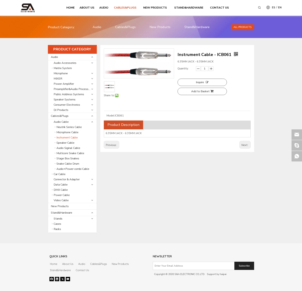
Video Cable (61, 200)
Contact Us (82, 270)
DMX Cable (61, 190)
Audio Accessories (65, 63)
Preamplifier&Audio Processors (73, 89)
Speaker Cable (65, 143)
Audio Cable (61, 122)
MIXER (58, 79)
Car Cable (60, 174)
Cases (57, 224)
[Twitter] (62, 279)
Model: (110, 115)
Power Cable (62, 195)
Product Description (123, 124)
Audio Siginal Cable (68, 148)
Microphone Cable (67, 132)
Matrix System (63, 68)
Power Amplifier (64, 84)
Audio (97, 27)
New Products (160, 27)
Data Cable (61, 185)
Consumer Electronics (67, 105)
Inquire (200, 82)
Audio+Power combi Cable (72, 169)
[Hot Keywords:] (259, 8)
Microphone (61, 73)
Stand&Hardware (197, 27)
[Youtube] (68, 279)
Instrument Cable (67, 137)
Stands (58, 219)
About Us (67, 264)
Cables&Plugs (125, 27)
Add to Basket (200, 91)
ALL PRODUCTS (242, 27)
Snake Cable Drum (67, 164)
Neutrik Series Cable (69, 127)
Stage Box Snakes (67, 158)
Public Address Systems (69, 94)
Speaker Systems (65, 99)
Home (53, 264)
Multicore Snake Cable (70, 153)
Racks (57, 229)
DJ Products (61, 110)
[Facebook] (51, 279)
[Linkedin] (57, 279)
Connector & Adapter (67, 179)
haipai (223, 274)
